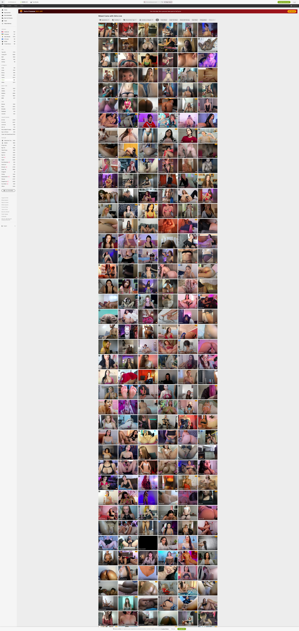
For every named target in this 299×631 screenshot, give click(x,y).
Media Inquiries (5, 204)
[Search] (162, 2)
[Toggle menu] (2, 2)
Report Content (5, 202)
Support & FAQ (5, 197)
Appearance (105, 20)
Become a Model (5, 211)
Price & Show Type (130, 20)
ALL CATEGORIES (9, 190)
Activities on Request (146, 20)
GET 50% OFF (292, 11)
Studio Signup (5, 214)
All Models (4, 216)
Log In (294, 2)
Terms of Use (5, 209)
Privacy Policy (5, 207)
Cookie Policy (165, 629)
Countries (116, 20)
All (157, 20)
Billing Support (5, 200)
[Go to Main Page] (12, 2)
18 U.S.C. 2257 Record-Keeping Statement (7, 219)
